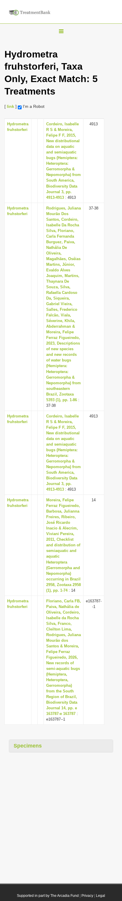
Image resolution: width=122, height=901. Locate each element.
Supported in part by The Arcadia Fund (48, 896)
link (10, 106)
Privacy (87, 896)
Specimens (28, 746)
